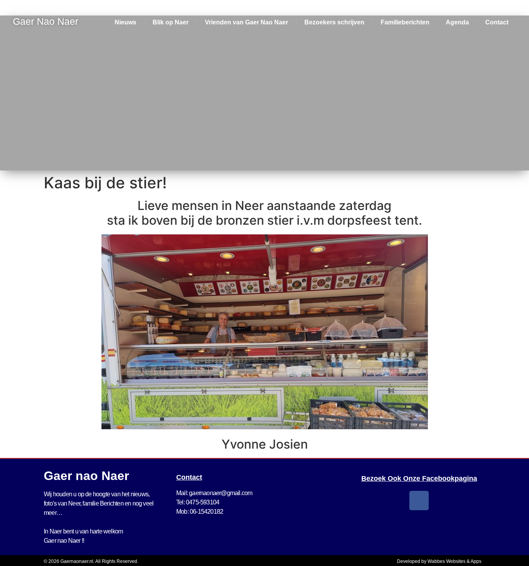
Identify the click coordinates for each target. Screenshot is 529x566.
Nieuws (125, 22)
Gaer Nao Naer (47, 21)
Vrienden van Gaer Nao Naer (246, 22)
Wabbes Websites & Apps (454, 561)
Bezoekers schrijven (334, 22)
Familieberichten (405, 22)
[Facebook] (419, 500)
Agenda (457, 22)
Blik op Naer (171, 22)
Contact (496, 22)
